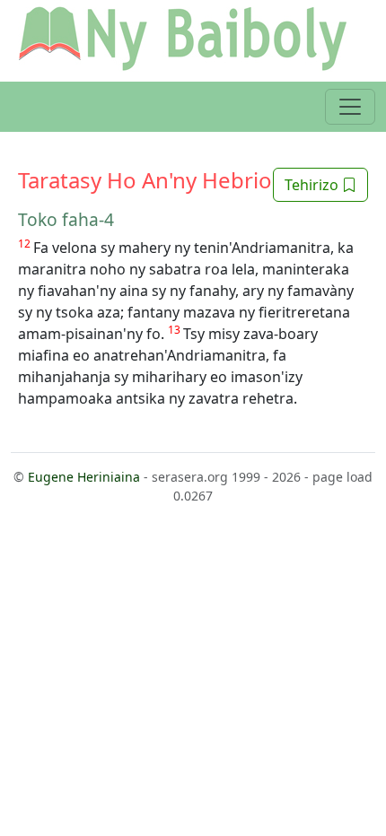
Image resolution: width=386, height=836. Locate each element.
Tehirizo (313, 185)
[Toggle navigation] (350, 107)
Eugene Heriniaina (84, 476)
